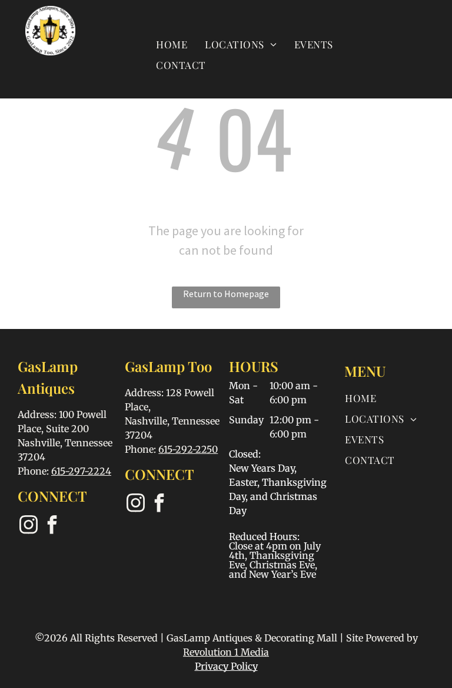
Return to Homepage (226, 293)
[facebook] (51, 526)
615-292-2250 (188, 449)
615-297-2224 (81, 471)
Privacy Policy (226, 666)
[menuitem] (171, 44)
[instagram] (28, 526)
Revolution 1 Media (226, 652)
